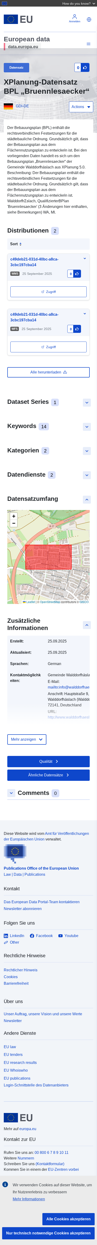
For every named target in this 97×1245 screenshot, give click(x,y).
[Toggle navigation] (87, 44)
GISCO (84, 602)
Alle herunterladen (45, 372)
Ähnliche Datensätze (45, 775)
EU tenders (13, 1055)
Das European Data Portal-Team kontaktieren (42, 902)
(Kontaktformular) (50, 1164)
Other (14, 942)
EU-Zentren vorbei (63, 1169)
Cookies (11, 977)
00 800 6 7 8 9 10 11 (52, 1153)
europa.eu (27, 1129)
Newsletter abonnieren (23, 909)
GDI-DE (22, 106)
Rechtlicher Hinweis (20, 970)
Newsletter (13, 1021)
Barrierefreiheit (16, 983)
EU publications (17, 1078)
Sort (14, 244)
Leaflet (30, 602)
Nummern (26, 1158)
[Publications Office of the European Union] (46, 853)
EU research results (20, 1063)
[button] (79, 3)
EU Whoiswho (16, 1070)
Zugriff (51, 292)
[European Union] (47, 1117)
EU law (10, 1047)
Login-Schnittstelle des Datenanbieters (36, 1085)
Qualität (45, 761)
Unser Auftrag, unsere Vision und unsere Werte (43, 1014)
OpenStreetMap (50, 602)
